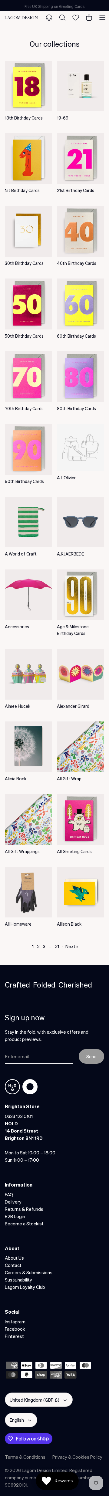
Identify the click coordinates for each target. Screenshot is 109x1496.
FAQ (9, 1194)
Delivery (13, 1202)
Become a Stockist (24, 1224)
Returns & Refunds (24, 1209)
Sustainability (18, 1280)
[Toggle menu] (102, 17)
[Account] (49, 17)
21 (57, 946)
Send (91, 1056)
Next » (71, 946)
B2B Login (15, 1216)
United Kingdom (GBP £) (34, 1400)
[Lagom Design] (21, 17)
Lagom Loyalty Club (25, 1287)
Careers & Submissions (28, 1272)
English (17, 1420)
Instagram (15, 1322)
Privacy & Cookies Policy (77, 1457)
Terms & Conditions (25, 1457)
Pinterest (14, 1336)
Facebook (15, 1329)
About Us (14, 1258)
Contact (13, 1265)
